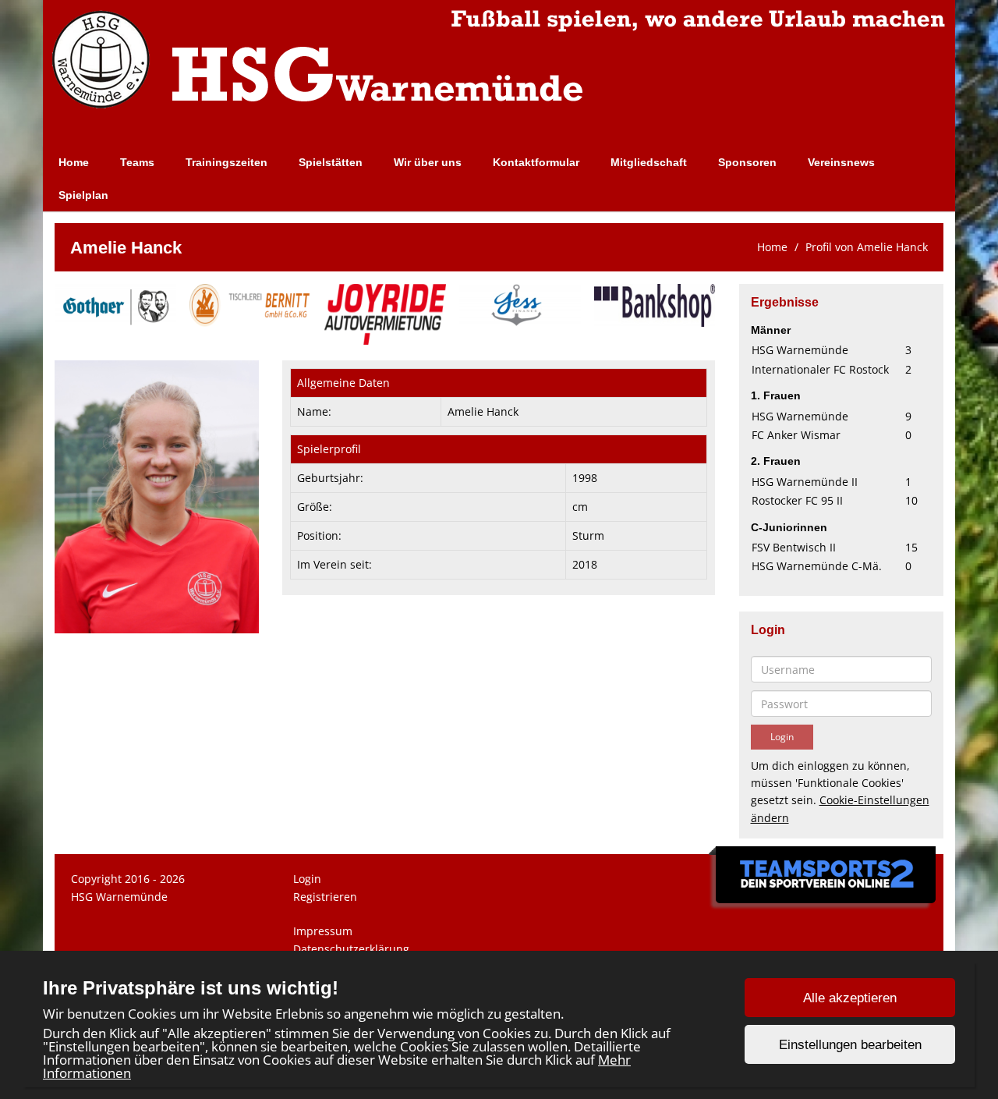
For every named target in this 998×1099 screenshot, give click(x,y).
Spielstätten (331, 162)
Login (307, 878)
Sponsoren (747, 162)
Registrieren (325, 896)
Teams (137, 162)
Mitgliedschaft (648, 162)
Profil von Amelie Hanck (866, 246)
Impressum (322, 931)
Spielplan (83, 195)
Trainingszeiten (226, 162)
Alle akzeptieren (850, 998)
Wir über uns (428, 162)
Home (73, 162)
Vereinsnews (841, 162)
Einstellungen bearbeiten (850, 1044)
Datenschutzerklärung (351, 948)
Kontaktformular (536, 162)
